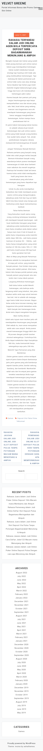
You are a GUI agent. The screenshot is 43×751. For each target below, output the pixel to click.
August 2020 (21, 659)
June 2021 (21, 623)
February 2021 (21, 637)
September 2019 (21, 698)
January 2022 (21, 598)
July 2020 (21, 662)
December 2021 (21, 601)
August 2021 (21, 616)
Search (21, 471)
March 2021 (21, 634)
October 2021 (22, 609)
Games (10, 418)
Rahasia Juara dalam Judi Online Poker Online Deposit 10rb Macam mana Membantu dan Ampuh (21, 500)
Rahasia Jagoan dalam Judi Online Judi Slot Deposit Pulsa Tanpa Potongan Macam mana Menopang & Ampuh (11, 446)
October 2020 (22, 652)
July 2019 (21, 705)
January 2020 (21, 684)
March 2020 (21, 677)
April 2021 (21, 630)
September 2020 (21, 655)
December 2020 (21, 644)
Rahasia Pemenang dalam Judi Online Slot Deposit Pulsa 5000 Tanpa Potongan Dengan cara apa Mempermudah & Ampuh (31, 448)
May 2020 (21, 670)
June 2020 (21, 666)
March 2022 (21, 591)
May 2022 (21, 583)
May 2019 (21, 713)
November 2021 (22, 605)
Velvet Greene (14, 3)
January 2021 (21, 641)
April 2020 (21, 673)
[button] (40, 9)
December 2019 (21, 688)
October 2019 (22, 695)
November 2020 (22, 648)
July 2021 (21, 619)
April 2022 (21, 587)
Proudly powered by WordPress (21, 743)
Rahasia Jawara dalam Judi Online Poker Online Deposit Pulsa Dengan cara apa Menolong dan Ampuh (21, 550)
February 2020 (21, 680)
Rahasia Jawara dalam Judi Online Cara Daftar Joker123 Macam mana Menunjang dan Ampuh (21, 539)
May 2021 (21, 626)
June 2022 (21, 580)
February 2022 (21, 594)
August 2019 (21, 702)
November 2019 (22, 691)
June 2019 (21, 709)
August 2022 (21, 573)
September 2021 (21, 612)
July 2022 (21, 576)
